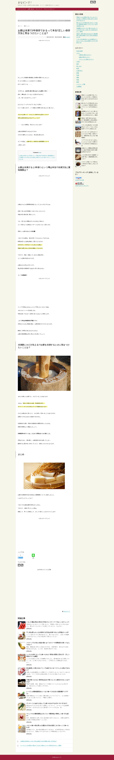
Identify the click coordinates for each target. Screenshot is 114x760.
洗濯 (77, 75)
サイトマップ (39, 9)
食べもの (67, 37)
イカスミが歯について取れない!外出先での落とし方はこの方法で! (89, 163)
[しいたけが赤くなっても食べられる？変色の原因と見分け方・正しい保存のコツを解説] (22, 658)
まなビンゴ (67, 611)
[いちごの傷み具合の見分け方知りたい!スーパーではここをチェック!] (22, 625)
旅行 (77, 64)
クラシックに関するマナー (86, 59)
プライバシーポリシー (49, 9)
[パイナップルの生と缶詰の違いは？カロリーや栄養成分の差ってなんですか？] (22, 646)
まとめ (21, 159)
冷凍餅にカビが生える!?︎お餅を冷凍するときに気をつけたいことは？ (37, 157)
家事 (77, 73)
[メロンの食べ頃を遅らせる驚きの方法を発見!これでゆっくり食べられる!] (22, 729)
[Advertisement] (44, 62)
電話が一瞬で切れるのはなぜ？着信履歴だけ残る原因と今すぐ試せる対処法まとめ (87, 35)
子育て (78, 61)
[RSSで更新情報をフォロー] (94, 2)
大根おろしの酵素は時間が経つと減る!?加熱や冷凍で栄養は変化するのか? (89, 150)
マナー (78, 53)
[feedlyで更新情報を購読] (91, 2)
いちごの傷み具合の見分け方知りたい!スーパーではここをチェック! (47, 622)
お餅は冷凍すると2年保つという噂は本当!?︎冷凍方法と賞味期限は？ (37, 155)
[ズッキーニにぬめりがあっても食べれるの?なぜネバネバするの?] (22, 706)
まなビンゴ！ (25, 2)
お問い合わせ (31, 9)
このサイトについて (21, 9)
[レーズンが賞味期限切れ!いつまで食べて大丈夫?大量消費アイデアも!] (22, 695)
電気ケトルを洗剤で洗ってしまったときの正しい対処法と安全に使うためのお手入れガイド (87, 19)
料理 (77, 68)
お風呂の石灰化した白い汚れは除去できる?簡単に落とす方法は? (38, 741)
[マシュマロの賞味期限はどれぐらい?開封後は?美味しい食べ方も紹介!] (22, 717)
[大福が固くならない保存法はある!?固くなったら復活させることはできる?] (22, 683)
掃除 (77, 77)
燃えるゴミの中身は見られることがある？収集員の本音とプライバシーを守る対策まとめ (87, 24)
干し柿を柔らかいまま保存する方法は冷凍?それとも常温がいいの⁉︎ (47, 632)
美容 (77, 79)
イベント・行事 (80, 84)
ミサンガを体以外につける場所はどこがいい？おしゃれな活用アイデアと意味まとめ (87, 41)
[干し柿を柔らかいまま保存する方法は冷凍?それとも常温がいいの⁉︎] (22, 635)
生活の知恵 (79, 51)
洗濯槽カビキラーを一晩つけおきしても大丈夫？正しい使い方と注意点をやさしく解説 (87, 30)
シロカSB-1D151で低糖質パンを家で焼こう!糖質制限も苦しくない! (89, 156)
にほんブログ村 (79, 180)
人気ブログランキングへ (82, 185)
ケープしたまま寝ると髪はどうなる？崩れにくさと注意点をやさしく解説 (40, 745)
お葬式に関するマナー (85, 55)
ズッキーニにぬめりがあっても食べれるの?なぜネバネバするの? (46, 703)
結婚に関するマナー (84, 57)
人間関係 (78, 86)
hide (40, 152)
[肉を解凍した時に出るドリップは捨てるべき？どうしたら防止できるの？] (22, 671)
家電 (77, 82)
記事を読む (29, 628)
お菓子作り (79, 70)
